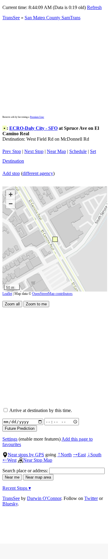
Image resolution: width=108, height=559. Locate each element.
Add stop (11, 173)
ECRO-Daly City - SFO (33, 128)
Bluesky (10, 503)
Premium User (37, 117)
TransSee (11, 17)
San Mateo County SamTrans (52, 17)
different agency (37, 173)
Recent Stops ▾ (16, 488)
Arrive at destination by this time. (40, 410)
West (9, 460)
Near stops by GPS (26, 454)
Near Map (56, 151)
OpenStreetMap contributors (52, 294)
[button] (54, 239)
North (64, 454)
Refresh (94, 7)
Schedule (78, 151)
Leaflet (7, 294)
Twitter (91, 498)
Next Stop (34, 151)
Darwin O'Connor (44, 498)
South (94, 454)
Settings (9, 439)
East (79, 454)
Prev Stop (11, 151)
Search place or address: (25, 470)
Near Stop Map (37, 460)
